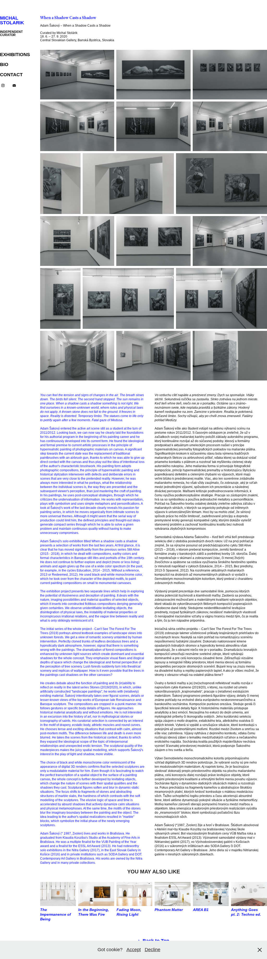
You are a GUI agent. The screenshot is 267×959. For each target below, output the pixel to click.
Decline (152, 949)
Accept (133, 949)
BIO (4, 64)
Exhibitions (15, 54)
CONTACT (11, 74)
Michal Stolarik (12, 20)
